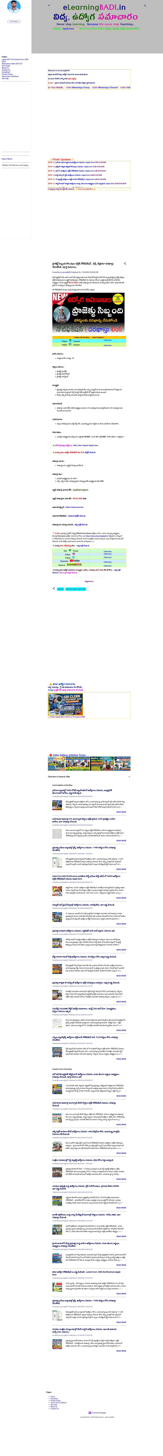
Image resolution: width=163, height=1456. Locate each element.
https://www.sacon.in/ (74, 507)
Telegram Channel (97, 87)
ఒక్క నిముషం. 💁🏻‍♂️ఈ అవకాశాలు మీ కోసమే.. (65, 687)
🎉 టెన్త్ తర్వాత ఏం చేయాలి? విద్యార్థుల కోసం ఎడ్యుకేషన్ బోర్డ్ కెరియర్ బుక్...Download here (82, 176)
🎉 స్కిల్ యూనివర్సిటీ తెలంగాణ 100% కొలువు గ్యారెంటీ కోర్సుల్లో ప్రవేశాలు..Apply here (79, 172)
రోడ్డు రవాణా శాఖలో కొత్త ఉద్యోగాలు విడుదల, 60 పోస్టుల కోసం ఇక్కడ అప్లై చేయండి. (84, 957)
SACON (60, 589)
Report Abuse (7, 159)
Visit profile (14, 21)
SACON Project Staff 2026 (75, 589)
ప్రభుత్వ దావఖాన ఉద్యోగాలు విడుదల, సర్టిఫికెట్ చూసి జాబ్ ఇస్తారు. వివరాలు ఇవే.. (84, 931)
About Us (54, 1407)
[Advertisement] (139, 69)
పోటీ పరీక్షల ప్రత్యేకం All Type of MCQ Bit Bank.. (90, 181)
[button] (125, 264)
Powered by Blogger (98, 1413)
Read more (121, 812)
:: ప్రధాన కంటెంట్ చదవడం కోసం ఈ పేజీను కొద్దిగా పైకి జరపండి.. (72, 83)
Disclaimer (54, 1399)
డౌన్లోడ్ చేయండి (90, 452)
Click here (108, 340)
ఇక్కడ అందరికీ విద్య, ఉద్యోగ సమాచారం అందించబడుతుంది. (68, 74)
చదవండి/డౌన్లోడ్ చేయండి (76, 516)
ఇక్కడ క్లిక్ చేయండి (81, 525)
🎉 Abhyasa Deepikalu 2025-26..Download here (68, 168)
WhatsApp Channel (69, 87)
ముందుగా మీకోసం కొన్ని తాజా (62, 79)
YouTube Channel (124, 87)
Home (53, 1397)
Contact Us (55, 1409)
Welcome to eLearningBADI (59, 71)
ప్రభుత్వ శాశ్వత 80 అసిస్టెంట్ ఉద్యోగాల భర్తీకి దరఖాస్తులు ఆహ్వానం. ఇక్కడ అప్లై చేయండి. (86, 982)
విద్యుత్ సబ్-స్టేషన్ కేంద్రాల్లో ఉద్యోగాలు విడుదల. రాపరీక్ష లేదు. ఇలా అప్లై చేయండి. (83, 905)
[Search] (145, 6)
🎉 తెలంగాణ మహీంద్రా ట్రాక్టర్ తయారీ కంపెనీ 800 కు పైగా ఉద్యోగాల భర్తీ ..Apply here (79, 164)
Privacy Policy (56, 1401)
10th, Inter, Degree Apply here (85, 445)
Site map (54, 1405)
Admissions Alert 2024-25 (12, 64)
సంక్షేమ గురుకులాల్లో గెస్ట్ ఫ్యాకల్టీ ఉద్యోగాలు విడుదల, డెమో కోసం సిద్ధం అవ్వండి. (83, 1160)
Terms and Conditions (59, 1403)
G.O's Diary (6, 66)
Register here (110, 29)
